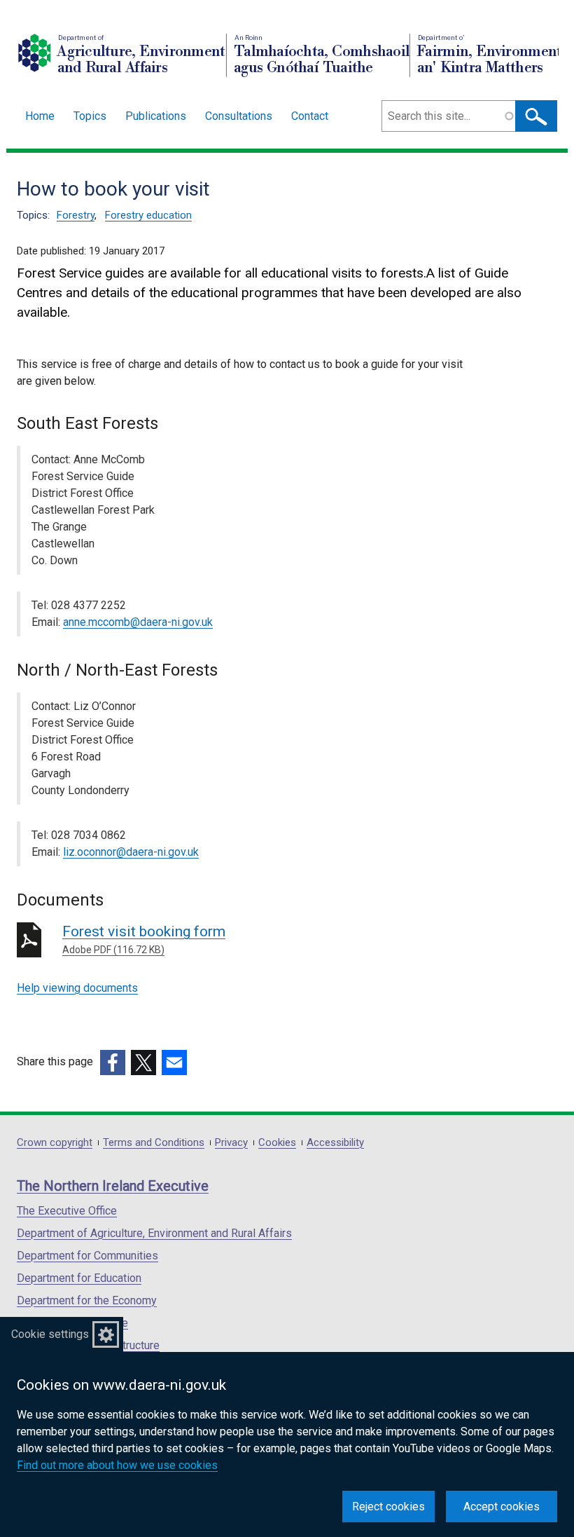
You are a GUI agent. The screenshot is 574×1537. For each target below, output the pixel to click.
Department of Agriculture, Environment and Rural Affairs (154, 1233)
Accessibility (335, 1143)
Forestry (75, 215)
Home (40, 116)
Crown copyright (54, 1143)
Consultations (238, 116)
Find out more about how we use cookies (117, 1465)
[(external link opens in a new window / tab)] (112, 1062)
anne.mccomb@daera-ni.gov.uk (138, 622)
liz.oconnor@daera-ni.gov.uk (131, 852)
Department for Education (79, 1278)
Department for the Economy (87, 1300)
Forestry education (148, 215)
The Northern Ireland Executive (113, 1185)
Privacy (231, 1143)
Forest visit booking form (143, 939)
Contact (309, 116)
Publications (155, 116)
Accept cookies (501, 1506)
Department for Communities (87, 1255)
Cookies (277, 1143)
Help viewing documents (77, 988)
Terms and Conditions (153, 1143)
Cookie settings (50, 1334)
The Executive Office (67, 1210)
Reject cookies (388, 1506)
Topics (90, 116)
